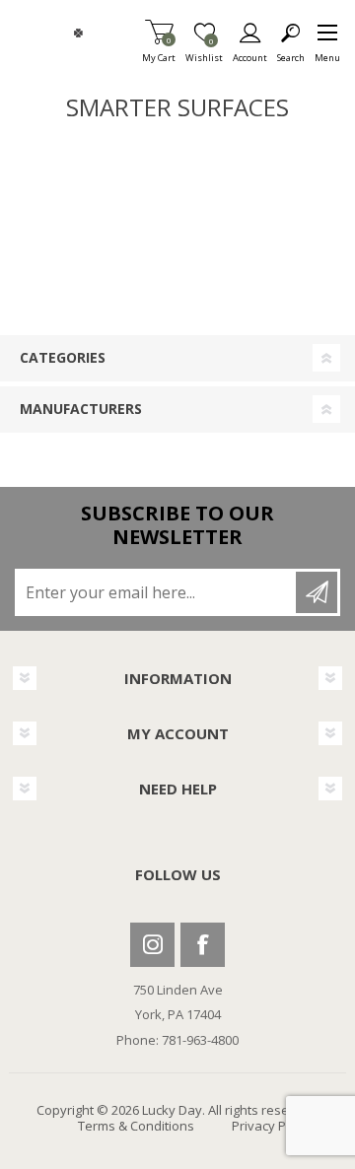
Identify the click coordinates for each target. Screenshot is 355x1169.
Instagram (152, 945)
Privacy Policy (272, 1126)
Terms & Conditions (136, 1126)
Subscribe (316, 592)
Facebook (202, 945)
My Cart (159, 51)
